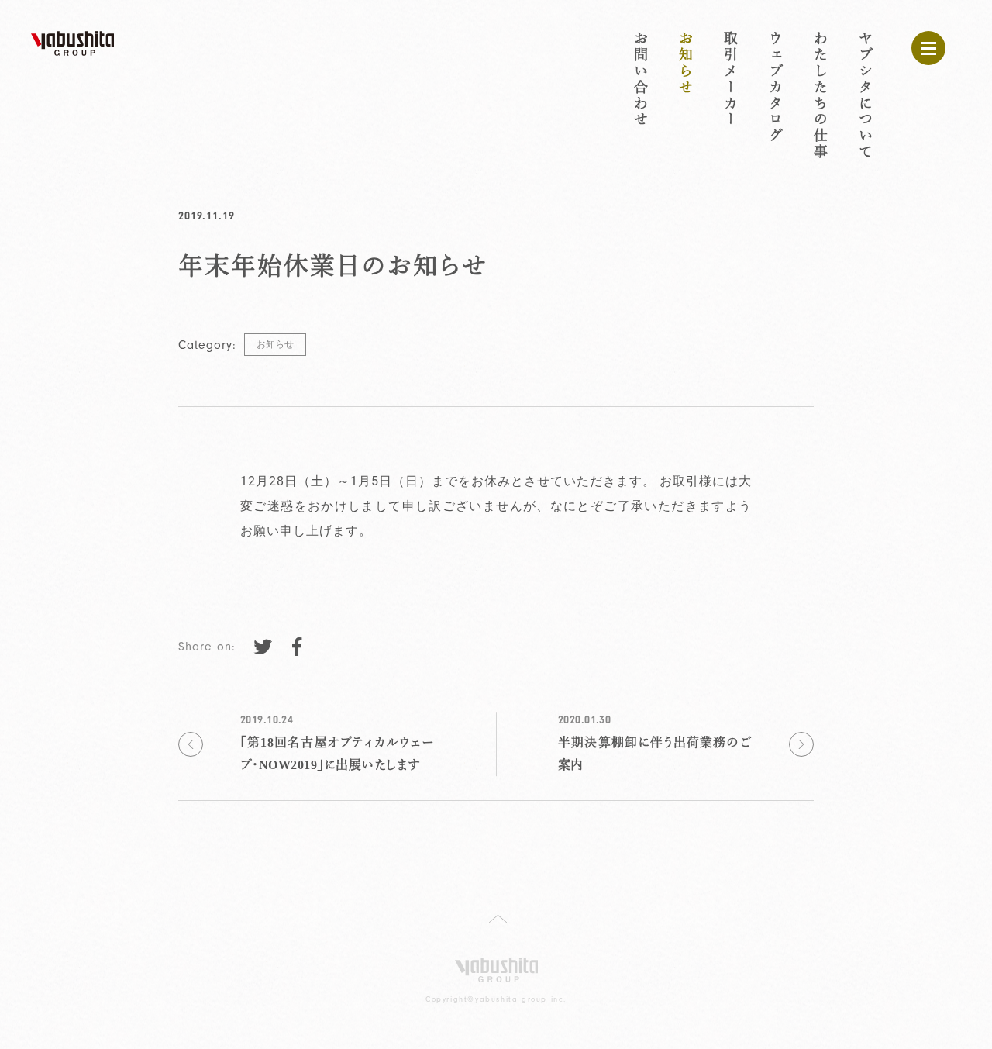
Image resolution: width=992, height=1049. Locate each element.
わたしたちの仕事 (820, 95)
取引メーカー (730, 79)
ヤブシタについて (865, 95)
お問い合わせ (640, 79)
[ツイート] (262, 647)
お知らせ (685, 63)
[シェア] (297, 647)
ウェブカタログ (775, 87)
